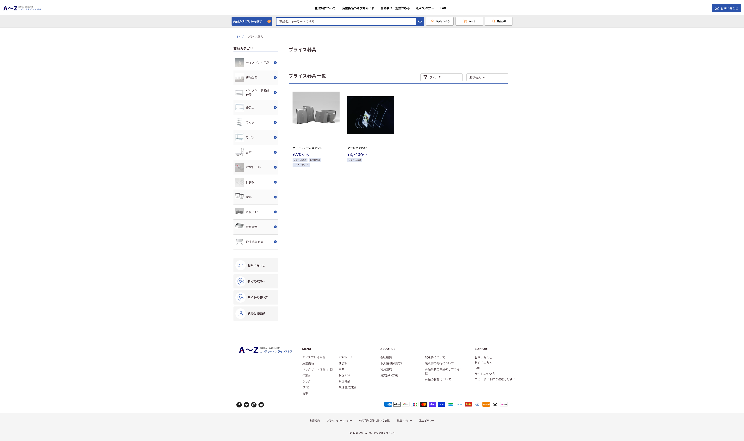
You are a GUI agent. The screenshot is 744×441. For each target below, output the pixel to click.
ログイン (443, 21)
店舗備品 (251, 77)
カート (472, 21)
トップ (240, 36)
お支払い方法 (389, 375)
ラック (250, 122)
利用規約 (386, 369)
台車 (249, 152)
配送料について (325, 8)
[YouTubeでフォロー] (261, 404)
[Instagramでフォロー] (254, 404)
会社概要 (386, 357)
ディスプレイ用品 (257, 63)
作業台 (250, 107)
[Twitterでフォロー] (246, 404)
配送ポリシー (404, 420)
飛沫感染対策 (254, 242)
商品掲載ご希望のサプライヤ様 (444, 371)
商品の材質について (438, 379)
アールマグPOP (357, 147)
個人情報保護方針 (392, 363)
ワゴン (250, 137)
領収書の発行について (439, 363)
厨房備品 (251, 227)
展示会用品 (315, 160)
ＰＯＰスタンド (301, 164)
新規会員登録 (256, 313)
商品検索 (501, 21)
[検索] (420, 21)
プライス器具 (300, 160)
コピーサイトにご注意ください (495, 379)
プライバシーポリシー (339, 420)
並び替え (475, 77)
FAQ (443, 8)
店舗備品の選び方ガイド (358, 8)
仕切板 (250, 182)
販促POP (252, 212)
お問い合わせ (729, 8)
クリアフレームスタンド (307, 147)
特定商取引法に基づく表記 (374, 420)
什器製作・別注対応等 (395, 8)
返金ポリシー (426, 420)
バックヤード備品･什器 (258, 92)
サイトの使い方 (258, 297)
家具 (249, 197)
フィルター (437, 77)
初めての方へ (425, 8)
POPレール (253, 167)
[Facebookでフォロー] (239, 404)
